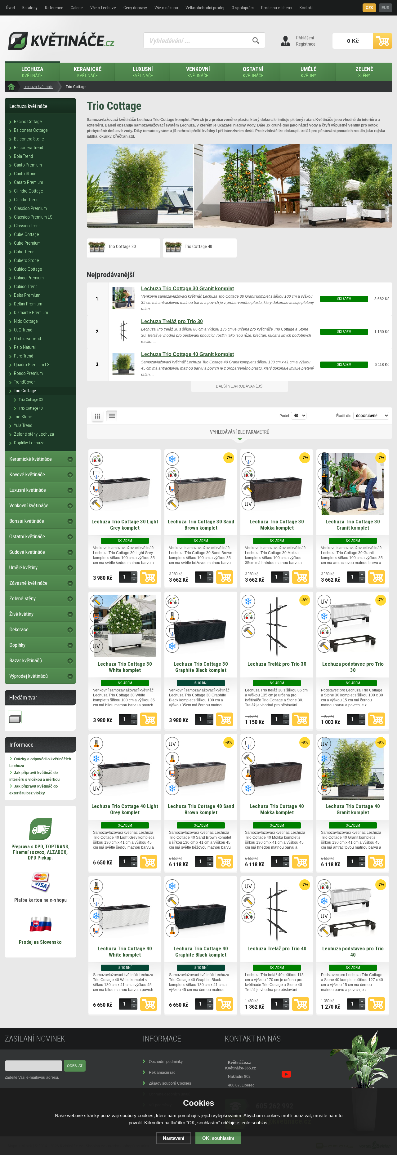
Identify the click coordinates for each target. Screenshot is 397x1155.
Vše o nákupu (166, 7)
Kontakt (306, 7)
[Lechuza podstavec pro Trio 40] (352, 941)
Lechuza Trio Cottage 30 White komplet (125, 667)
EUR (385, 8)
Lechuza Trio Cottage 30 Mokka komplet (277, 524)
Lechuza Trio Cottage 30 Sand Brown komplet (201, 524)
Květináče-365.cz (240, 1068)
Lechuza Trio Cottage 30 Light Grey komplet (124, 524)
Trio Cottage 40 (198, 246)
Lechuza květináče (38, 86)
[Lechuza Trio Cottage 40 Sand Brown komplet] (200, 798)
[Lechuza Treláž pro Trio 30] (276, 656)
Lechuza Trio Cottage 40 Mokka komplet (277, 809)
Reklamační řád (162, 1072)
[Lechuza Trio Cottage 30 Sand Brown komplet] (200, 514)
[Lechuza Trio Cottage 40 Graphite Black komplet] (200, 941)
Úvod (10, 7)
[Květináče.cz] (12, 86)
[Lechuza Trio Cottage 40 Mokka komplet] (276, 798)
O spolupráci (243, 7)
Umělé (308, 72)
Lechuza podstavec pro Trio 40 (353, 951)
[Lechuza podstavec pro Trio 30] (352, 656)
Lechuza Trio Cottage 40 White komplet (125, 951)
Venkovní (198, 72)
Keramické (87, 72)
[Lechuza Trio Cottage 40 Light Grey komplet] (124, 798)
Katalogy (30, 7)
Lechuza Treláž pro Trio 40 (277, 948)
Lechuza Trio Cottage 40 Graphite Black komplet (201, 951)
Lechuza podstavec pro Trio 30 (353, 667)
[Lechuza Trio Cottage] (239, 186)
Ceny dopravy (135, 7)
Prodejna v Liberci (276, 7)
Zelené (364, 72)
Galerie (77, 7)
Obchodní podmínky (166, 1061)
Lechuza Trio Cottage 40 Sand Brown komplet (201, 809)
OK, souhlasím (218, 1138)
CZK (369, 8)
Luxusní (142, 72)
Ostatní (253, 72)
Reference (54, 7)
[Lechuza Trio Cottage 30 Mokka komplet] (276, 514)
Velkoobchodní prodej (204, 7)
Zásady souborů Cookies (170, 1083)
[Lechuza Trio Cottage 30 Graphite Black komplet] (200, 656)
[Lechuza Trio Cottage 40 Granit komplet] (352, 798)
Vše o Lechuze (103, 7)
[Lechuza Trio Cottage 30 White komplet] (124, 656)
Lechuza (32, 72)
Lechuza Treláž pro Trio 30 (277, 664)
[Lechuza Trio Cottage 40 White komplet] (124, 941)
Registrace (305, 44)
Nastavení (173, 1138)
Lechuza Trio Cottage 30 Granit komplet (353, 524)
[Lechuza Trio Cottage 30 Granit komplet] (352, 514)
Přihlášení (305, 38)
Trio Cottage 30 (122, 246)
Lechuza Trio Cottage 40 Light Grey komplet (124, 809)
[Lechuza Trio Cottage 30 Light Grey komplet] (124, 514)
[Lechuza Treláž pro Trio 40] (276, 941)
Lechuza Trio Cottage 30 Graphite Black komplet (201, 667)
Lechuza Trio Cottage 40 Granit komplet (353, 809)
